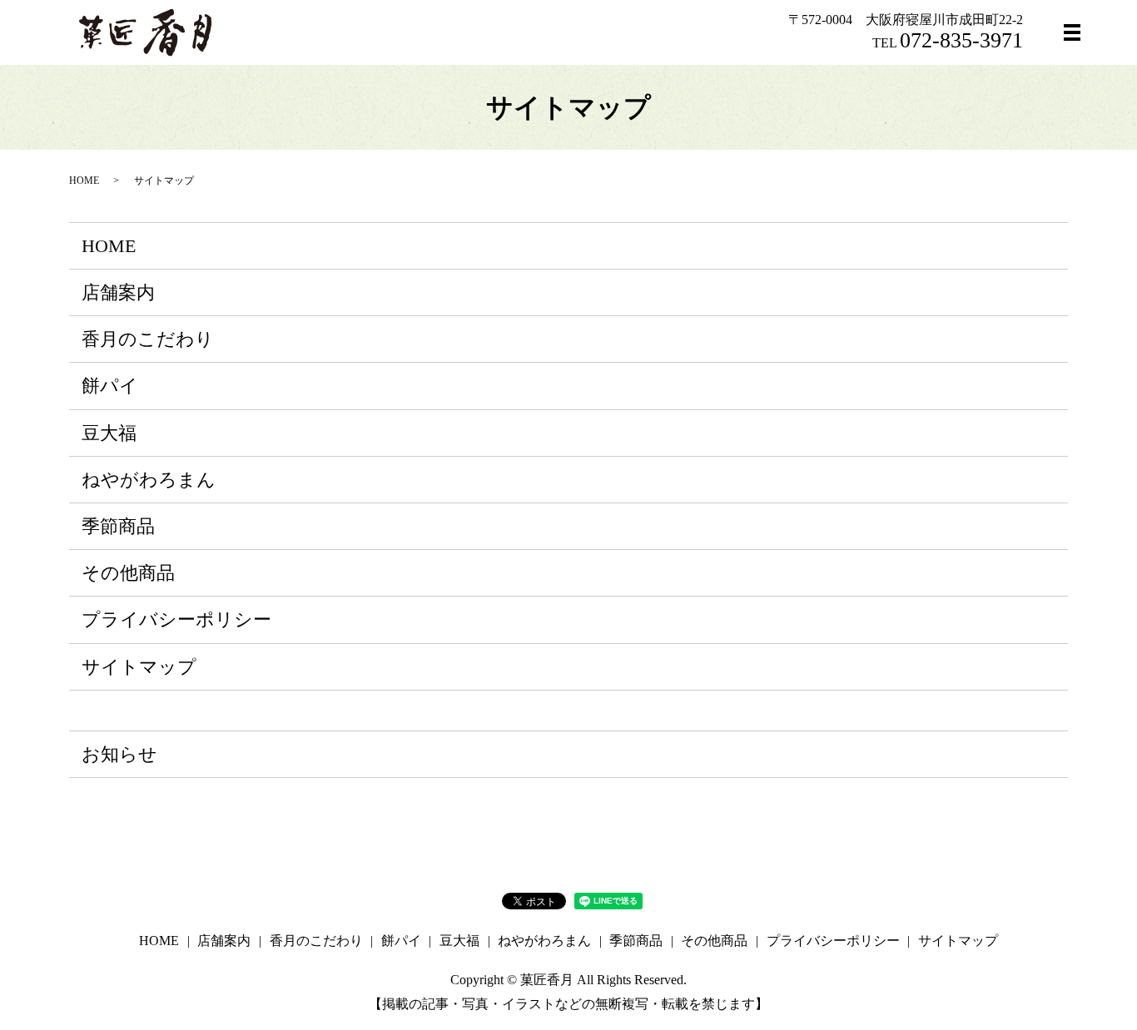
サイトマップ (139, 666)
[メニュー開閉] (1072, 32)
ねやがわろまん (149, 479)
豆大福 (109, 433)
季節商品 (118, 526)
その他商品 (128, 572)
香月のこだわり (148, 339)
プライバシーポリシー (176, 619)
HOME (84, 180)
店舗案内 (118, 292)
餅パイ (110, 385)
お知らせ (119, 754)
